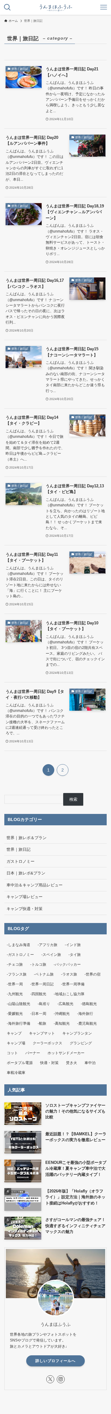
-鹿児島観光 (87, 1023)
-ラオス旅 (69, 974)
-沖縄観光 (62, 1013)
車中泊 (90, 1063)
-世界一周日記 (42, 984)
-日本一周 (38, 1013)
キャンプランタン (77, 1033)
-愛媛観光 (15, 1013)
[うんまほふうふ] (55, 7)
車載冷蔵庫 (16, 1072)
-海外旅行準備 (18, 1023)
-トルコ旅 (38, 964)
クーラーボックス (47, 1043)
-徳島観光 (89, 1004)
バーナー (32, 1053)
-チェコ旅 (15, 964)
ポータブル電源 (20, 1063)
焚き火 (71, 1063)
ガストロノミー (20, 861)
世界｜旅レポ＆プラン (26, 837)
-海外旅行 (85, 1013)
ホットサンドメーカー (65, 1053)
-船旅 (42, 1023)
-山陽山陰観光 (18, 1004)
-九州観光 (15, 994)
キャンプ (14, 1033)
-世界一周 (15, 984)
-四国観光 (38, 994)
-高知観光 (62, 1023)
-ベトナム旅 (44, 974)
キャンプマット (42, 1033)
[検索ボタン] (7, 7)
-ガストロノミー (20, 954)
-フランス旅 (17, 974)
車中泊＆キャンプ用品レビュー (34, 885)
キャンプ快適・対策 (24, 908)
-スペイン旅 (51, 954)
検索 (73, 799)
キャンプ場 (16, 1043)
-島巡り (44, 1004)
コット (12, 1053)
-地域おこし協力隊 (69, 994)
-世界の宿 (92, 974)
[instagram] (61, 1379)
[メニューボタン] (103, 7)
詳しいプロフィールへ (55, 1361)
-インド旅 (73, 945)
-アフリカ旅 (47, 945)
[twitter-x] (50, 1379)
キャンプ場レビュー (24, 896)
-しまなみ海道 (18, 945)
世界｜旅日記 (18, 849)
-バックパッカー (67, 964)
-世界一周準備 (72, 984)
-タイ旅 (74, 954)
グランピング (81, 1043)
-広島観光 (65, 1004)
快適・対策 (49, 1063)
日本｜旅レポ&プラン (25, 873)
